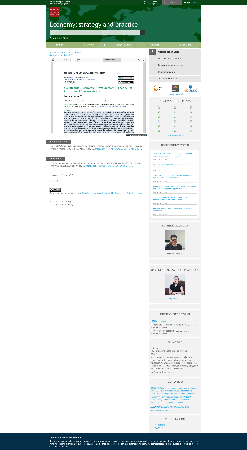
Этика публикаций (168, 79)
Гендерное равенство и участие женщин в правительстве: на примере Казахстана (170, 198)
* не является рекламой (175, 94)
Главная (60, 45)
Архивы (155, 45)
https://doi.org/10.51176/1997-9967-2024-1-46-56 (118, 148)
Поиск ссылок (160, 321)
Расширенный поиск (59, 37)
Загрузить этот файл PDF (61, 55)
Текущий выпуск (122, 45)
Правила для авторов (169, 58)
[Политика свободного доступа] (160, 88)
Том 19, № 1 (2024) (65, 52)
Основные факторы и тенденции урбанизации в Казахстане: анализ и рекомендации (172, 154)
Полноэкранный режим (134, 135)
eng (186, 2)
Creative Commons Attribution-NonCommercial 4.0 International (112, 193)
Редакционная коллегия (170, 65)
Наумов (78, 52)
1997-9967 (149, 2)
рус (195, 2)
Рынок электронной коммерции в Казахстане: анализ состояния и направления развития (174, 187)
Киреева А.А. (175, 298)
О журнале (89, 45)
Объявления (185, 45)
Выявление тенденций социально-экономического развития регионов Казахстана (173, 176)
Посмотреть (159, 424)
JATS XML (54, 180)
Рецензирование (166, 72)
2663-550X (149, 4)
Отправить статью (168, 52)
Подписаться (160, 427)
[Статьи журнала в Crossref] (175, 88)
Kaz (191, 2)
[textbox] (95, 32)
